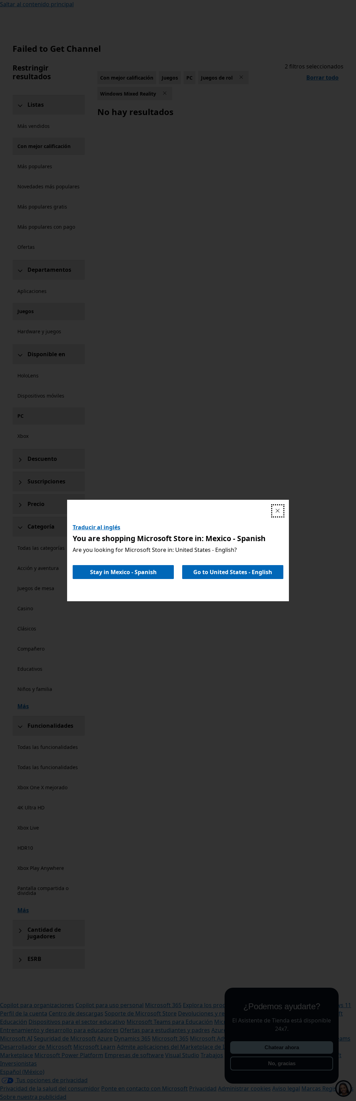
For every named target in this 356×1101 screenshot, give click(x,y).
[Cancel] (277, 510)
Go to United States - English (232, 572)
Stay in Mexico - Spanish (123, 572)
